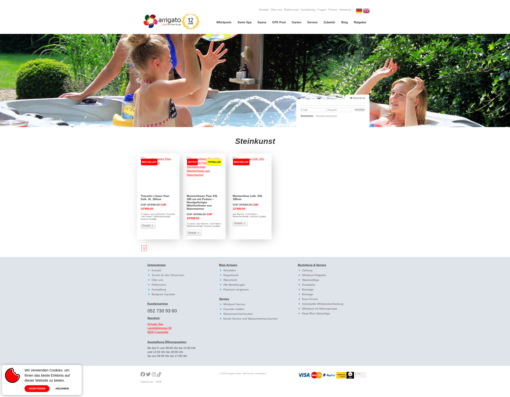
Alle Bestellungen (234, 284)
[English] (366, 11)
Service (312, 22)
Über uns (276, 9)
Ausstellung (308, 9)
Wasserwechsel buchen (238, 313)
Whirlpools (223, 22)
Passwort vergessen (236, 289)
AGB (158, 381)
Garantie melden (233, 309)
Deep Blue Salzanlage (316, 313)
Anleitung (345, 9)
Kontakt (264, 9)
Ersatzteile (308, 284)
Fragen (322, 9)
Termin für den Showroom (168, 275)
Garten (296, 22)
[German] (359, 11)
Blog (344, 22)
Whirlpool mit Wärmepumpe (319, 308)
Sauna (261, 22)
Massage (308, 289)
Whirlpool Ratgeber (314, 275)
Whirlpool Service (234, 304)
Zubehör (329, 22)
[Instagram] (154, 374)
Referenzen (291, 9)
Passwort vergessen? (326, 116)
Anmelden (229, 270)
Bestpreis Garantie (163, 294)
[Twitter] (148, 374)
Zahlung (307, 270)
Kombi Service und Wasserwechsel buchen (250, 318)
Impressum (146, 381)
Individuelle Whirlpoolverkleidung (322, 303)
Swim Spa (244, 22)
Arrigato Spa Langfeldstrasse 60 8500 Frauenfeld (159, 328)
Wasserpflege (310, 279)
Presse (333, 9)
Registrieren (231, 275)
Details (146, 225)
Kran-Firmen (310, 299)
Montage (307, 294)
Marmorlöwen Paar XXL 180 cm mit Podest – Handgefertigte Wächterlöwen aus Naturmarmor (202, 202)
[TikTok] (159, 374)
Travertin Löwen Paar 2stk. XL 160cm (155, 197)
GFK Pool (279, 22)
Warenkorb (230, 279)
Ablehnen (62, 388)
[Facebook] (142, 374)
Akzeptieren (36, 388)
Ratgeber (360, 22)
